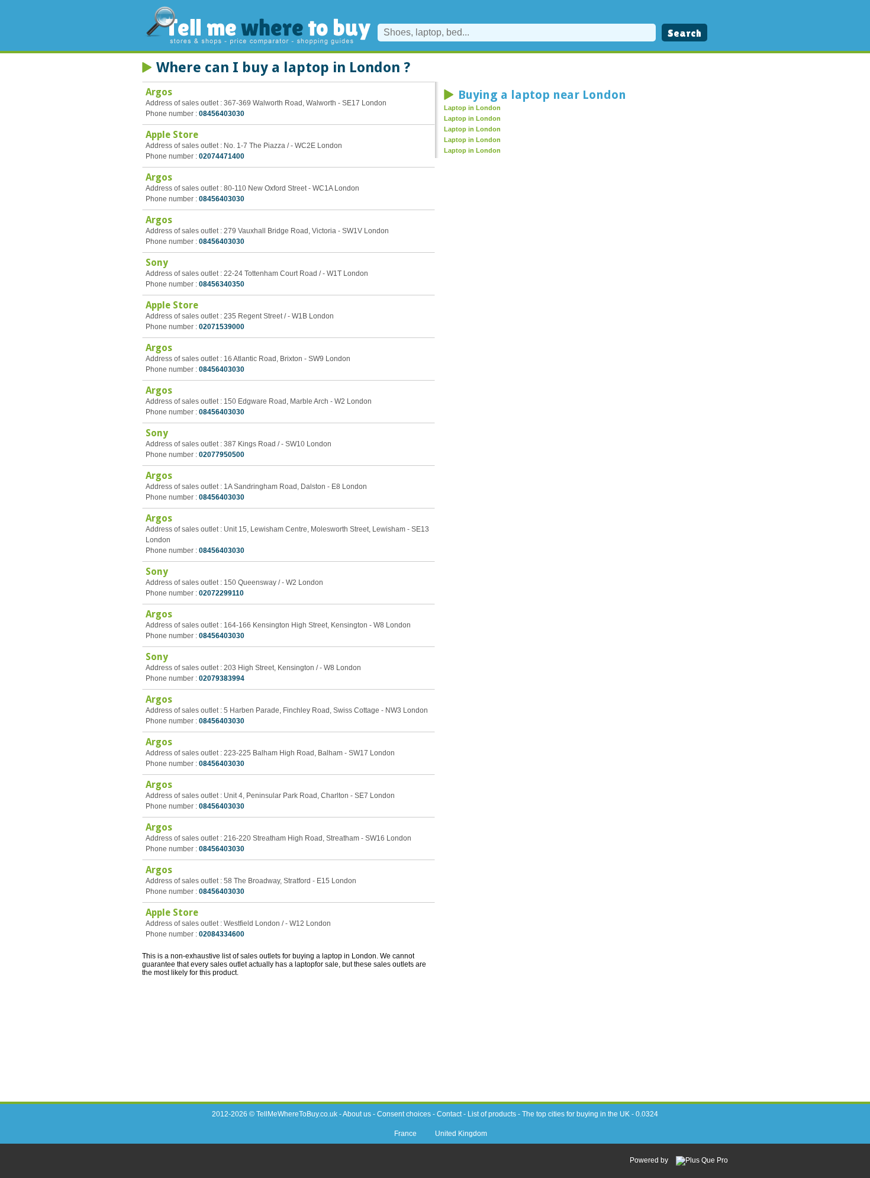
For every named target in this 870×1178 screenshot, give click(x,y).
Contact (449, 1114)
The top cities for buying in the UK (576, 1114)
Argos (159, 92)
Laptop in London (472, 107)
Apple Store (172, 134)
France (405, 1133)
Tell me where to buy (257, 25)
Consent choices (404, 1114)
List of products (492, 1114)
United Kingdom (461, 1133)
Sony (157, 262)
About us (357, 1114)
